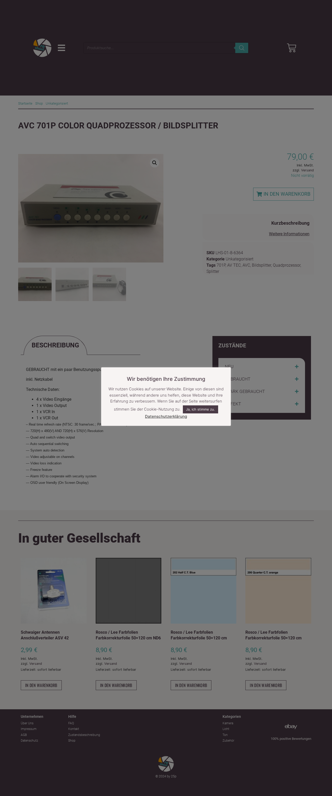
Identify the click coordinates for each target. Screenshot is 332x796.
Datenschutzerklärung (166, 416)
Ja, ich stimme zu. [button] (200, 409)
